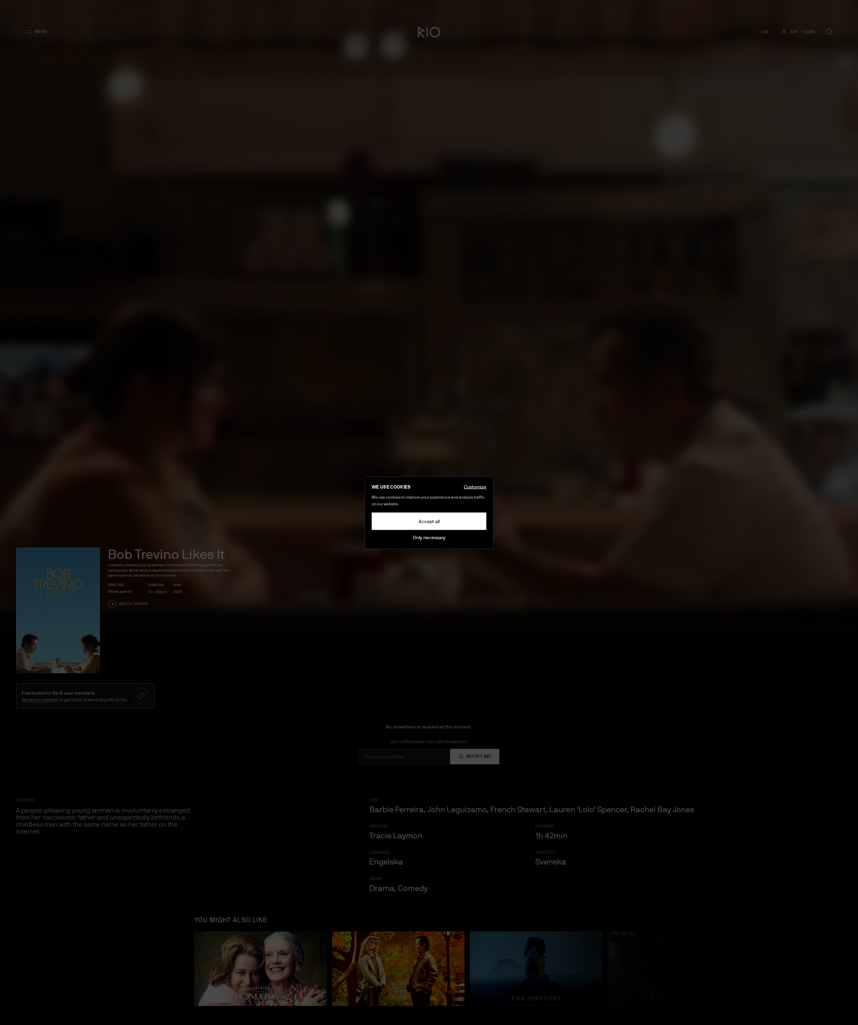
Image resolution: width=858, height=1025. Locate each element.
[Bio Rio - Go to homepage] (429, 32)
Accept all (429, 521)
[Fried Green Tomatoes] (260, 969)
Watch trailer (133, 603)
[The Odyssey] (536, 969)
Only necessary (429, 537)
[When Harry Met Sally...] (398, 969)
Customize (475, 486)
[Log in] (784, 31)
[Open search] (829, 32)
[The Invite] (674, 969)
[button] (39, 31)
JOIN (793, 31)
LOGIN (809, 31)
